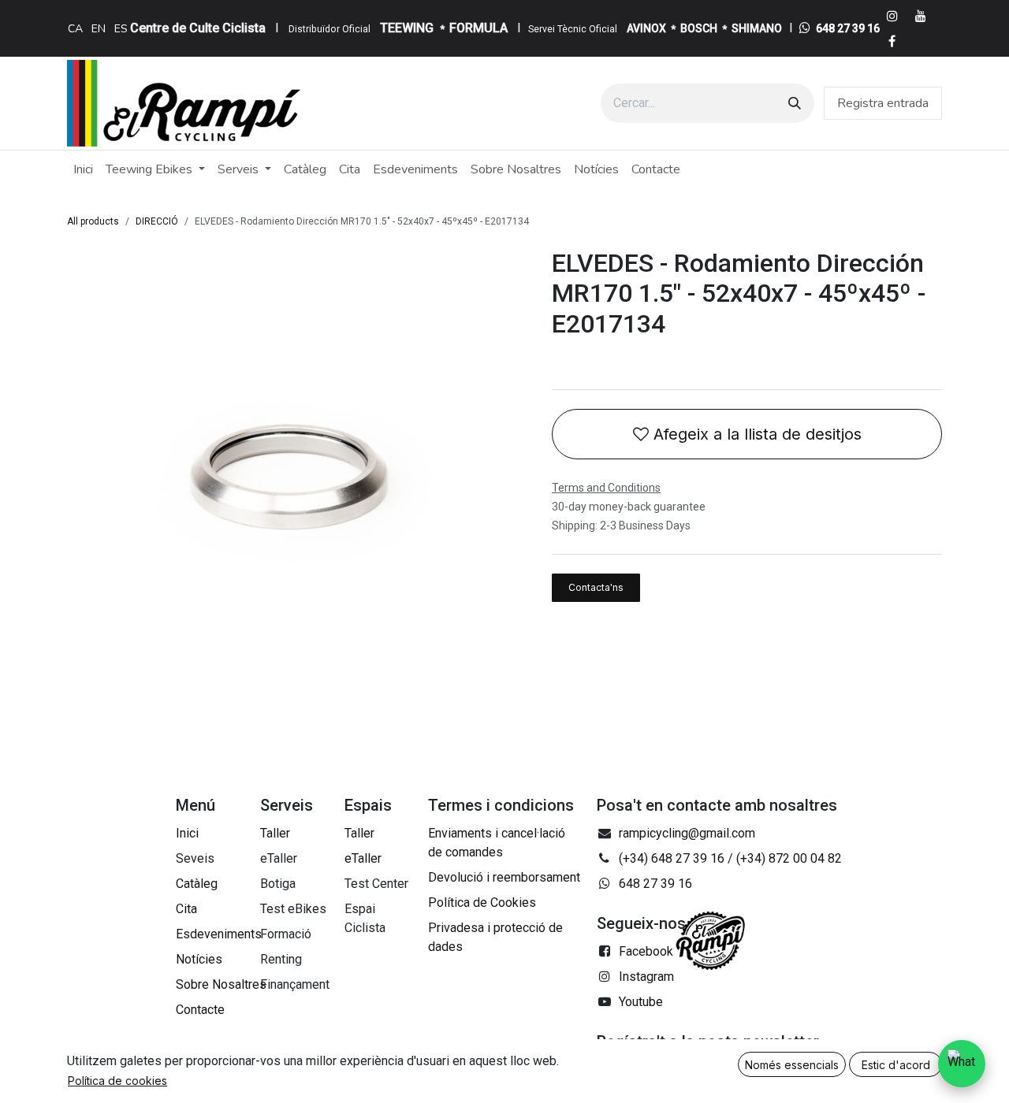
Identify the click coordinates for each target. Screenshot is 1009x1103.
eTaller (363, 858)
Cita (186, 908)
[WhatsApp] (961, 1063)
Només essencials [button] (792, 1064)
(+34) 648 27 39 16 (671, 858)
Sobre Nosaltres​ (221, 984)
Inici (187, 833)
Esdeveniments (219, 934)
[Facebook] (892, 41)
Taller (275, 833)
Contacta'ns (596, 587)
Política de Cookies (482, 902)
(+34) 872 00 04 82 (789, 858)
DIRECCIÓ (157, 221)
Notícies (199, 959)
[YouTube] (920, 15)
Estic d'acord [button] (896, 1064)
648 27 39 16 (848, 28)
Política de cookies (117, 1080)
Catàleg (197, 883)
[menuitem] (75, 28)
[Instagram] (892, 15)
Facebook (646, 951)
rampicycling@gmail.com (687, 833)
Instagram (646, 976)
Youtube (641, 1001)
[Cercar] (794, 103)
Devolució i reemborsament (504, 877)
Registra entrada (883, 103)
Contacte (200, 1009)
